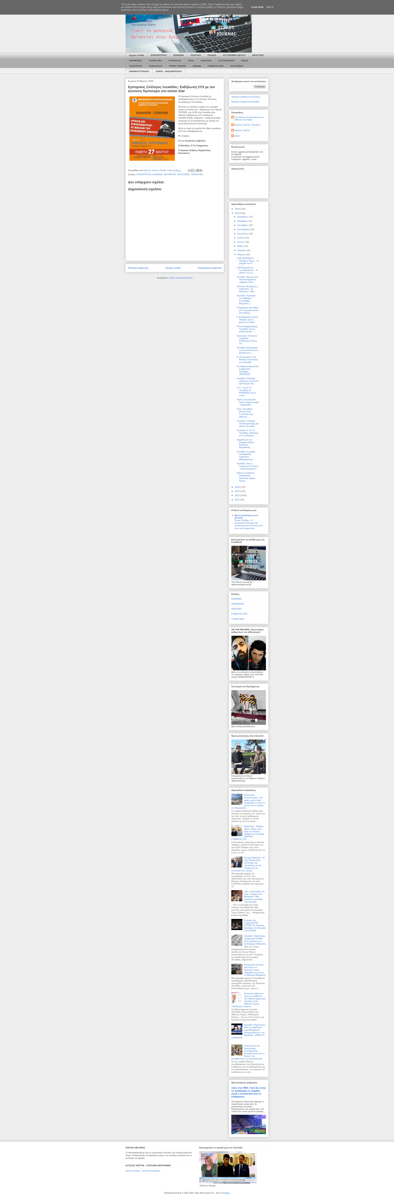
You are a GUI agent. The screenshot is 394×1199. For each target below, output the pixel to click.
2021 (237, 499)
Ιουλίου (241, 238)
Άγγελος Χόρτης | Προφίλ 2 (247, 124)
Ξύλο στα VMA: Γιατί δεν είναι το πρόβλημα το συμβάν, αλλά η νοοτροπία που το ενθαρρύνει (248, 1092)
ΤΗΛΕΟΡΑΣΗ (135, 66)
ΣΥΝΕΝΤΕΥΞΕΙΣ (215, 66)
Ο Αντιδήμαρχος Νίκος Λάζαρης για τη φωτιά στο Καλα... (247, 319)
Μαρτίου (241, 254)
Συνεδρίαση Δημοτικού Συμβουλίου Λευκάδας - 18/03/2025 (248, 370)
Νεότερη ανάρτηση (138, 268)
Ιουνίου (241, 242)
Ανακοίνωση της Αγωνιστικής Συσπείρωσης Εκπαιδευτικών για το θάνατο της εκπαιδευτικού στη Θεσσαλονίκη (248, 1052)
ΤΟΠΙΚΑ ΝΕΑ (155, 60)
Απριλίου (242, 250)
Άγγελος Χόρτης (242, 130)
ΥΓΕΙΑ (191, 60)
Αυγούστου (243, 233)
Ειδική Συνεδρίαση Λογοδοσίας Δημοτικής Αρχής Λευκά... (246, 477)
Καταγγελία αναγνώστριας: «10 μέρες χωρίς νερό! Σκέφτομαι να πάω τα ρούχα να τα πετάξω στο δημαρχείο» (248, 801)
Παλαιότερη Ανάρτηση (209, 268)
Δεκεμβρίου (243, 216)
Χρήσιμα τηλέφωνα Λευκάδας (245, 101)
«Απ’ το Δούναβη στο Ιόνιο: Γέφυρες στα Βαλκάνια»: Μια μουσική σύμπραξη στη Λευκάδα (254, 896)
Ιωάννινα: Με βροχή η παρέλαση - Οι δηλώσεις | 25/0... (247, 289)
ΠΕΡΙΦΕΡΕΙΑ (135, 60)
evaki (236, 136)
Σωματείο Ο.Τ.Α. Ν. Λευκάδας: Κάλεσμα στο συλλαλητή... (247, 433)
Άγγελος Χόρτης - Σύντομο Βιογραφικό (142, 1171)
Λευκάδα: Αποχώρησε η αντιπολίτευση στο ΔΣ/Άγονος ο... (248, 350)
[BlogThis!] (192, 170)
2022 (237, 495)
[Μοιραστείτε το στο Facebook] (197, 170)
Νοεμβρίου (242, 221)
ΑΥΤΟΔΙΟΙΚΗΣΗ (226, 60)
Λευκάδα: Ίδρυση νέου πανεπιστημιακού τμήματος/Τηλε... (247, 279)
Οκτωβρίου (243, 225)
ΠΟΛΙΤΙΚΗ (196, 55)
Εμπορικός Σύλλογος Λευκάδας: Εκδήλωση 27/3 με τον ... (247, 339)
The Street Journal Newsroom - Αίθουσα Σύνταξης (249, 118)
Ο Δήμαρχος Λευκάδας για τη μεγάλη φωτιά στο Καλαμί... (247, 310)
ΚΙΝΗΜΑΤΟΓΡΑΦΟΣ (139, 71)
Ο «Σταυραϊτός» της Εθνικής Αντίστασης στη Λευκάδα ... (247, 359)
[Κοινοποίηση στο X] (195, 170)
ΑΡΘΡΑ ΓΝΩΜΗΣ (177, 66)
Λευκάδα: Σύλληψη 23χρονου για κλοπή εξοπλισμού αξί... (248, 381)
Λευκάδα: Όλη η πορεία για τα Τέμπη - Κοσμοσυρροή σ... (247, 466)
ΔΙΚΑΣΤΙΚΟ (258, 55)
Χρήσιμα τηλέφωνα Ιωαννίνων (245, 96)
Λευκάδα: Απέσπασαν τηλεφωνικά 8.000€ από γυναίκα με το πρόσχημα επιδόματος (255, 940)
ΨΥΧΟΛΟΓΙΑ (175, 60)
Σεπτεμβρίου (243, 229)
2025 (237, 213)
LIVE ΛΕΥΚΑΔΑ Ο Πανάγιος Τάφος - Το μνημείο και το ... (248, 261)
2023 (237, 491)
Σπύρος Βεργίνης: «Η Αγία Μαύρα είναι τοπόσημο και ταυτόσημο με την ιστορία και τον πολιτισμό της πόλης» (248, 864)
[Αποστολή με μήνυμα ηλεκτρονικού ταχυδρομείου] (189, 170)
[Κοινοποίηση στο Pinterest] (200, 170)
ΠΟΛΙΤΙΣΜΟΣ (236, 66)
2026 (237, 209)
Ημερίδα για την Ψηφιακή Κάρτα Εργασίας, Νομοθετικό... (245, 443)
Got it (270, 7)
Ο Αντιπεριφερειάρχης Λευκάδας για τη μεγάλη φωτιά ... (247, 329)
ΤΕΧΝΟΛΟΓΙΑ (155, 66)
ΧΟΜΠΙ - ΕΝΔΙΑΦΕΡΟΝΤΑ (169, 71)
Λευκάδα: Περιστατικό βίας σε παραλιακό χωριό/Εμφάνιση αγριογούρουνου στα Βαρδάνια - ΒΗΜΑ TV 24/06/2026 (248, 1031)
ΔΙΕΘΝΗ (197, 66)
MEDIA (244, 60)
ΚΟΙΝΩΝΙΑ (178, 55)
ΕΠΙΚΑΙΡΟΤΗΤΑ (159, 55)
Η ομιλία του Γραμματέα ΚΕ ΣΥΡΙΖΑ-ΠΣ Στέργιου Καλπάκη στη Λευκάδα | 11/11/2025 (255, 925)
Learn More (257, 7)
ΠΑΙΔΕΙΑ (211, 55)
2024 (237, 487)
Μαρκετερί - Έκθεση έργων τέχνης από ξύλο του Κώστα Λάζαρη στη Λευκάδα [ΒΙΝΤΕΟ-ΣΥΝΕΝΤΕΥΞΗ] (247, 832)
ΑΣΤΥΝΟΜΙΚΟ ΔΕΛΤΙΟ (234, 55)
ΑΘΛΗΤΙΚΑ (206, 60)
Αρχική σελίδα (136, 55)
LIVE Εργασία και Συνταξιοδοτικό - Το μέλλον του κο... (247, 270)
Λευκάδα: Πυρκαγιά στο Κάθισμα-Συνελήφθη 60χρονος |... (246, 299)
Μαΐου (240, 246)
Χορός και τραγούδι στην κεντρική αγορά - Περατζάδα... (248, 402)
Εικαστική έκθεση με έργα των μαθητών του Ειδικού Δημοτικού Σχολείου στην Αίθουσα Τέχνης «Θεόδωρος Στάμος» (248, 1000)
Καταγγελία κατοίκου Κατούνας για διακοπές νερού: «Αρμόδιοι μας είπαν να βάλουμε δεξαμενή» (255, 969)
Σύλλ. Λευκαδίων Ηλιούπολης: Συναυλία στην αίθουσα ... (245, 413)
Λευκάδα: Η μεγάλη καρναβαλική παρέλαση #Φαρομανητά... (246, 455)
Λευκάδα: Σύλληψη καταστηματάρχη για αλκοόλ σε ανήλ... (248, 423)
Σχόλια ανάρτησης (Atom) (180, 278)
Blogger (226, 1193)
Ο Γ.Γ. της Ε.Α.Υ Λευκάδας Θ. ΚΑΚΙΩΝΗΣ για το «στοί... (246, 391)
